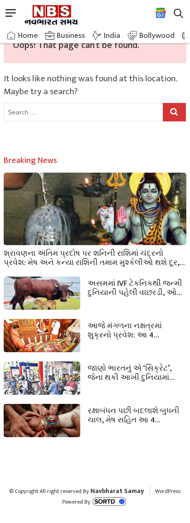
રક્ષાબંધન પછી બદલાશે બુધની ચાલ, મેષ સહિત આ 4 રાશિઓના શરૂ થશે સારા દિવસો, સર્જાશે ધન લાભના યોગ (136, 414)
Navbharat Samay (117, 491)
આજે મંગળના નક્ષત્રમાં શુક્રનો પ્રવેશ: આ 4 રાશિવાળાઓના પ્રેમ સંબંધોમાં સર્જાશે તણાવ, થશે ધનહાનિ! (133, 329)
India (112, 35)
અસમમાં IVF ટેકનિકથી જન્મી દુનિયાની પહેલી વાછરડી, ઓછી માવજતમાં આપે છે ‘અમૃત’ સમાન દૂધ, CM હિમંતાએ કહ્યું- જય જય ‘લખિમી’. (136, 287)
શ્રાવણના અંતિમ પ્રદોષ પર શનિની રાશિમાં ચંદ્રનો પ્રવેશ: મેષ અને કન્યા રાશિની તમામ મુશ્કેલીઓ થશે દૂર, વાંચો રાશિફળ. (91, 257)
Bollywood (157, 35)
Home (28, 35)
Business (71, 35)
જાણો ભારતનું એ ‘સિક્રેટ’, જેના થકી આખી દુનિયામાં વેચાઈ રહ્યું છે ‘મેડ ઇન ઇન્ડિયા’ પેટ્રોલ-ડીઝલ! (136, 372)
